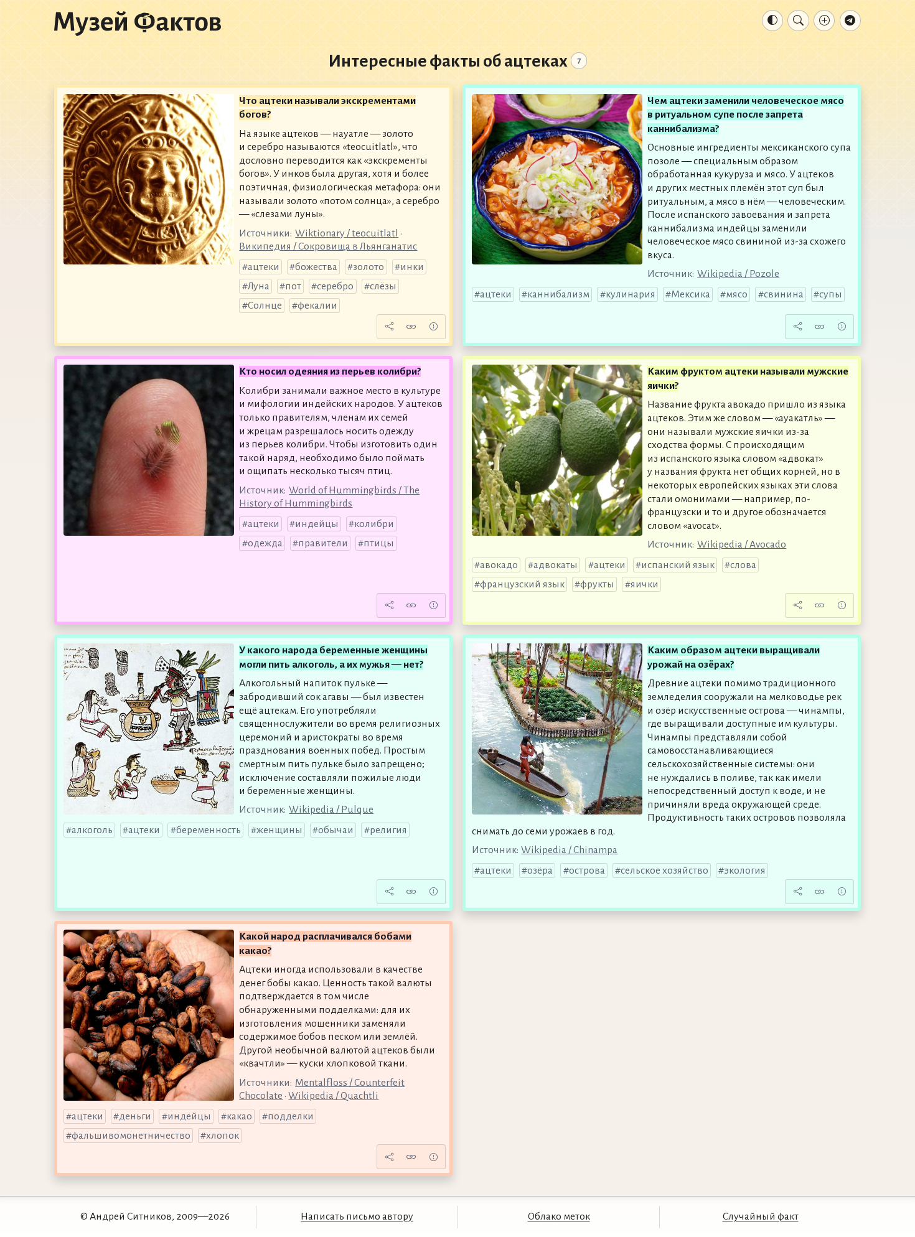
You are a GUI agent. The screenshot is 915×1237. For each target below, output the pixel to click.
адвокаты (555, 565)
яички (645, 584)
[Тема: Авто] (772, 20)
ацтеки (263, 267)
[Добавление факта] (824, 20)
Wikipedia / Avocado (741, 544)
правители (323, 543)
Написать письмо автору (357, 1216)
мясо (737, 294)
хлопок (222, 1135)
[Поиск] (798, 20)
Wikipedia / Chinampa (569, 850)
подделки (291, 1116)
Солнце (265, 305)
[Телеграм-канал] (850, 20)
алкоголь (92, 830)
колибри (374, 524)
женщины (279, 830)
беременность (208, 830)
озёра (540, 870)
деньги (135, 1116)
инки (412, 267)
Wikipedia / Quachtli (333, 1095)
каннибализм (558, 294)
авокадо (499, 565)
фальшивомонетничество (131, 1135)
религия (388, 830)
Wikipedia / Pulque (331, 809)
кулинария (630, 294)
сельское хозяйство (664, 870)
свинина (784, 294)
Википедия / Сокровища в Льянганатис (328, 246)
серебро (335, 286)
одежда (265, 543)
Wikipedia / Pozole (738, 273)
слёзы (383, 286)
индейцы (317, 524)
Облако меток (559, 1216)
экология (745, 870)
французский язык (522, 584)
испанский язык (678, 565)
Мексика (690, 294)
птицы (379, 543)
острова (587, 870)
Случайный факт (761, 1216)
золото (368, 267)
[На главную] (137, 23)
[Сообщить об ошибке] (433, 327)
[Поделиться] (389, 327)
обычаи (336, 830)
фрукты (597, 584)
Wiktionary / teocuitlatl (346, 233)
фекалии (317, 305)
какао (239, 1116)
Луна (259, 286)
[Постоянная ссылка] (411, 327)
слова (743, 565)
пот (293, 286)
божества (316, 267)
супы (830, 294)
